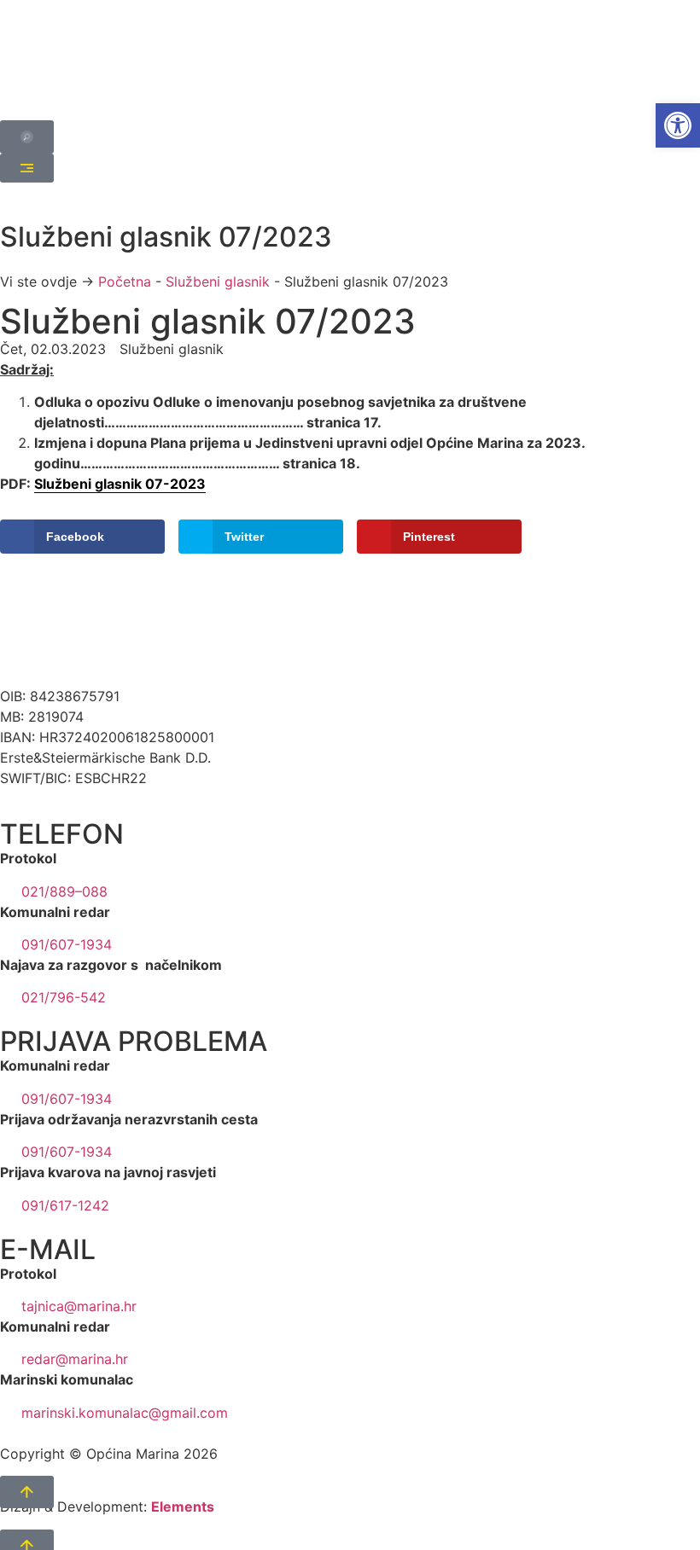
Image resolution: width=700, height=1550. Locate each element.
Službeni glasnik (218, 281)
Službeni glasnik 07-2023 (120, 483)
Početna (124, 281)
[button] (678, 125)
